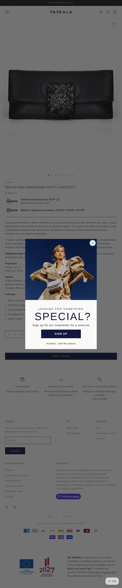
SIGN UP (61, 333)
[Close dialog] (92, 243)
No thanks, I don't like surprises (61, 343)
